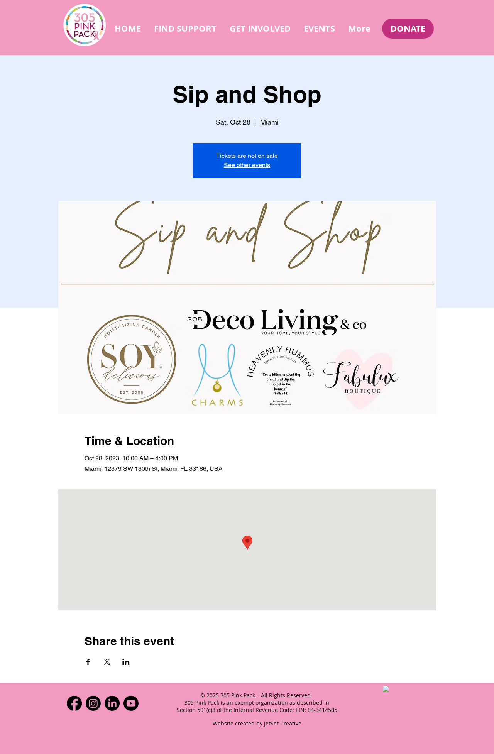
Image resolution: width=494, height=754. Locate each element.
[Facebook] (74, 703)
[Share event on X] (107, 662)
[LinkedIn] (112, 703)
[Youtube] (131, 703)
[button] (185, 28)
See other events (247, 165)
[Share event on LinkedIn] (126, 662)
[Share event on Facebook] (88, 662)
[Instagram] (93, 703)
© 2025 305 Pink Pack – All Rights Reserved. (257, 695)
